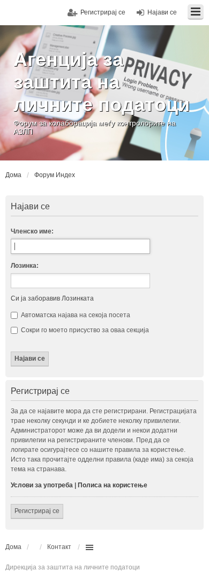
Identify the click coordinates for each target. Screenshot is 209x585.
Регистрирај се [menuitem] (102, 12)
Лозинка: (25, 265)
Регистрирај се (36, 511)
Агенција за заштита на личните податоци (101, 81)
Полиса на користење (112, 485)
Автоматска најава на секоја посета (74, 315)
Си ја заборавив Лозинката (52, 298)
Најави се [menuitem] (162, 12)
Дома (13, 547)
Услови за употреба (42, 485)
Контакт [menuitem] (59, 547)
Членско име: (32, 231)
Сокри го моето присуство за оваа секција (84, 330)
